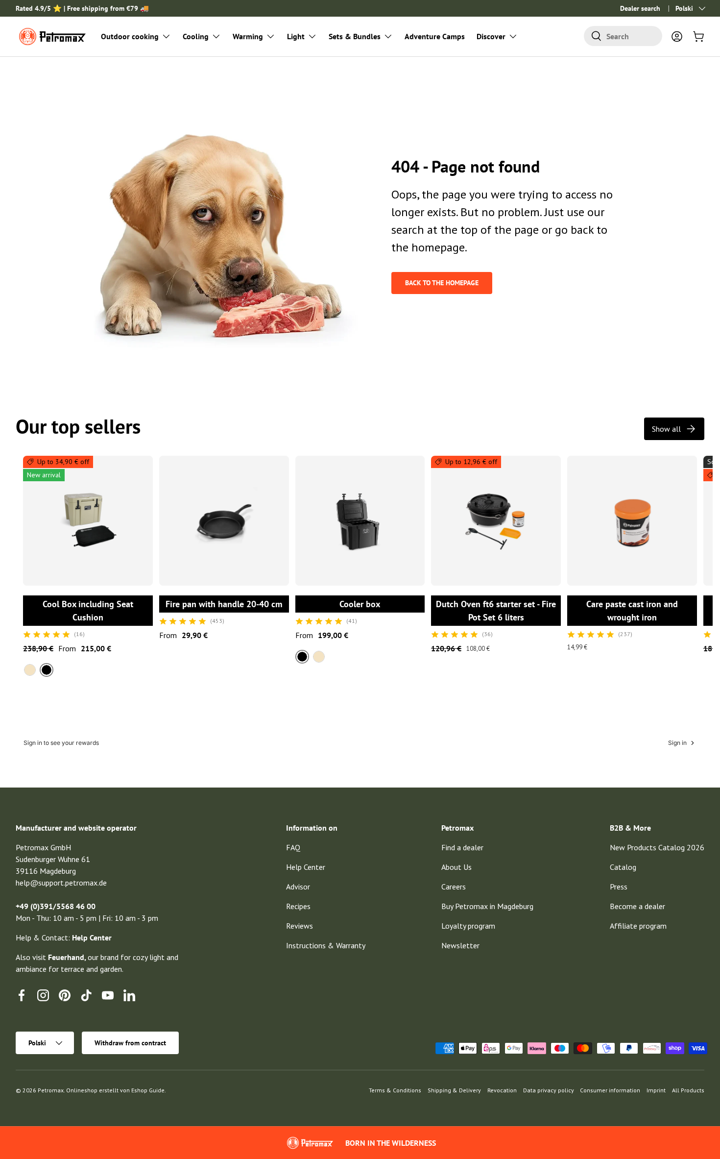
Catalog (623, 867)
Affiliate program (638, 926)
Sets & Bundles (355, 36)
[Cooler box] (360, 521)
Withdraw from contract (130, 1042)
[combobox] (623, 36)
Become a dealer (637, 906)
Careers (453, 886)
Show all (666, 429)
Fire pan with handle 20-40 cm (224, 604)
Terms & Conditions (395, 1090)
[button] (698, 36)
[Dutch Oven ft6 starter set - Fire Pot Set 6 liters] (496, 521)
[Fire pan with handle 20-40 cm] (224, 521)
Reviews (299, 926)
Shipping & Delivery (454, 1090)
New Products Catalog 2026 (657, 847)
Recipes (298, 906)
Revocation (502, 1090)
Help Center (305, 867)
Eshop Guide (148, 1090)
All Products (688, 1090)
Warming (248, 36)
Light (296, 36)
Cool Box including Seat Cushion (88, 610)
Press (618, 886)
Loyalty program (468, 926)
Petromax (51, 1090)
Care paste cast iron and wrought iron (632, 610)
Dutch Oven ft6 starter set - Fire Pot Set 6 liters (496, 610)
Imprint (656, 1090)
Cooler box (359, 604)
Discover (491, 36)
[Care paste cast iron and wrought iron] (632, 521)
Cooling (196, 36)
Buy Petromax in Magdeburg (487, 906)
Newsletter (460, 945)
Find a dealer (462, 847)
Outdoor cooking (130, 36)
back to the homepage (442, 282)
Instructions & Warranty (325, 945)
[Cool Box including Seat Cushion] (88, 521)
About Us (456, 867)
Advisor (298, 886)
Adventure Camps (435, 36)
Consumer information (610, 1090)
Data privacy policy (548, 1090)
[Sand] (30, 670)
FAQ (293, 847)
